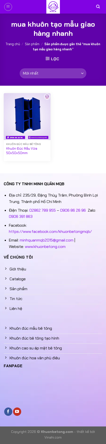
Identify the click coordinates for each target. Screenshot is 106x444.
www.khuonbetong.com (45, 246)
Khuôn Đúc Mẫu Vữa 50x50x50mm (21, 150)
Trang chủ (13, 44)
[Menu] (8, 7)
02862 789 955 (42, 210)
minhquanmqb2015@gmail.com (46, 240)
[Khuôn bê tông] (53, 7)
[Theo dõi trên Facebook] (8, 411)
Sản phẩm (32, 44)
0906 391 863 (21, 216)
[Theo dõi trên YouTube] (17, 411)
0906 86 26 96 (73, 210)
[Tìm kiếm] (98, 7)
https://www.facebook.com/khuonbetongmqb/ (50, 231)
